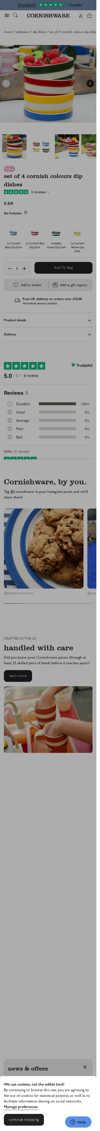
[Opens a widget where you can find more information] (78, 1122)
